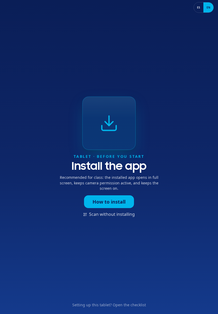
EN (208, 7)
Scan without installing (112, 214)
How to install (109, 202)
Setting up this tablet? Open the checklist (109, 304)
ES (198, 7)
